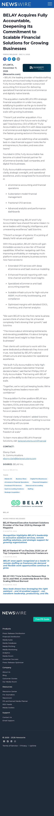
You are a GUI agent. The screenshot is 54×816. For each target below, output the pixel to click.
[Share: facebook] (5, 59)
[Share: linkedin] (14, 59)
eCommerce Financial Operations (17, 482)
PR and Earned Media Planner (15, 701)
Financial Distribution (11, 637)
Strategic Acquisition (12, 492)
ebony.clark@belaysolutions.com (19, 458)
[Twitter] (8, 741)
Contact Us (7, 717)
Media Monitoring (10, 650)
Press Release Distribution (14, 633)
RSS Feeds (7, 704)
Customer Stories (10, 678)
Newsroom (7, 698)
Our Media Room (10, 682)
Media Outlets (8, 708)
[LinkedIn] (11, 741)
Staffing (30, 489)
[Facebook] (4, 741)
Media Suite (8, 640)
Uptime (32, 746)
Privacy (23, 746)
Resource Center (10, 691)
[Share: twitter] (9, 59)
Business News (21, 479)
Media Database (9, 643)
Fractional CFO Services (13, 485)
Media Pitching (9, 646)
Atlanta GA (8, 479)
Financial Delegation (40, 482)
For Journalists (9, 695)
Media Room (8, 656)
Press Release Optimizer (13, 662)
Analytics (6, 653)
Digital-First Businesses (38, 479)
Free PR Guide (42, 619)
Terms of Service (10, 746)
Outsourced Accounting (34, 485)
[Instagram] (15, 741)
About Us (6, 672)
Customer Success (10, 659)
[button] (50, 3)
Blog (5, 675)
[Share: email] (18, 59)
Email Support (8, 721)
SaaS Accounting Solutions (14, 489)
